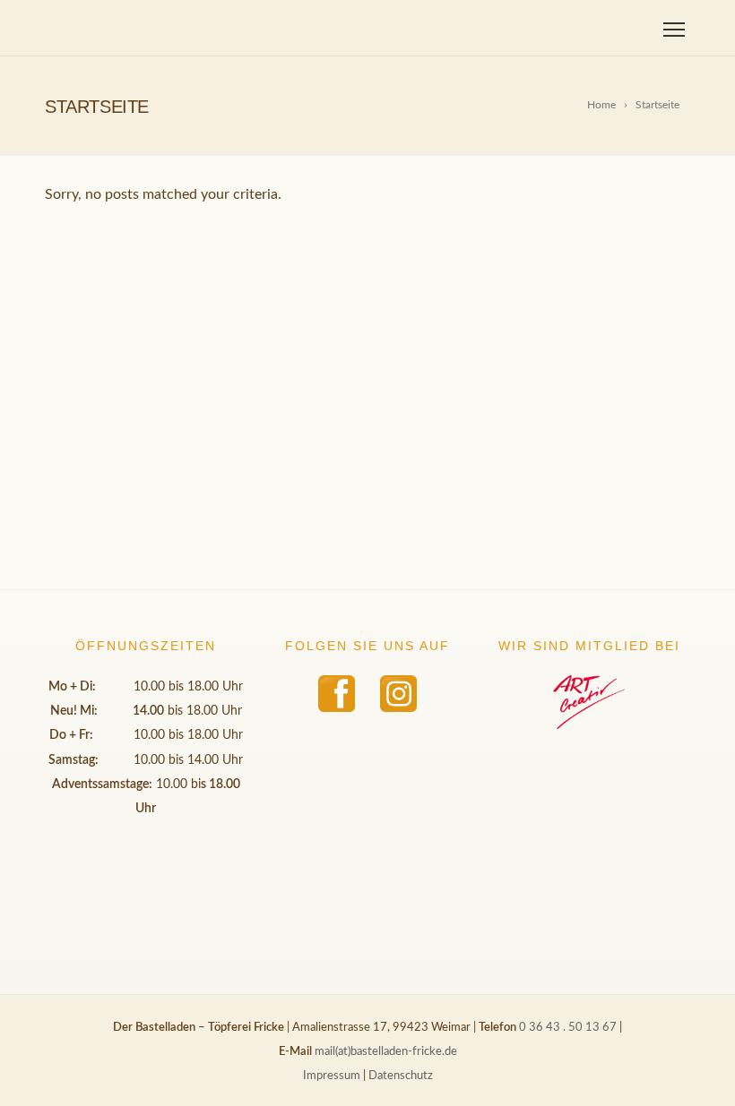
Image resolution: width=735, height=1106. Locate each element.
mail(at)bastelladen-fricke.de (386, 1052)
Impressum (331, 1076)
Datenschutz (400, 1076)
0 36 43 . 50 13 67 (568, 1027)
